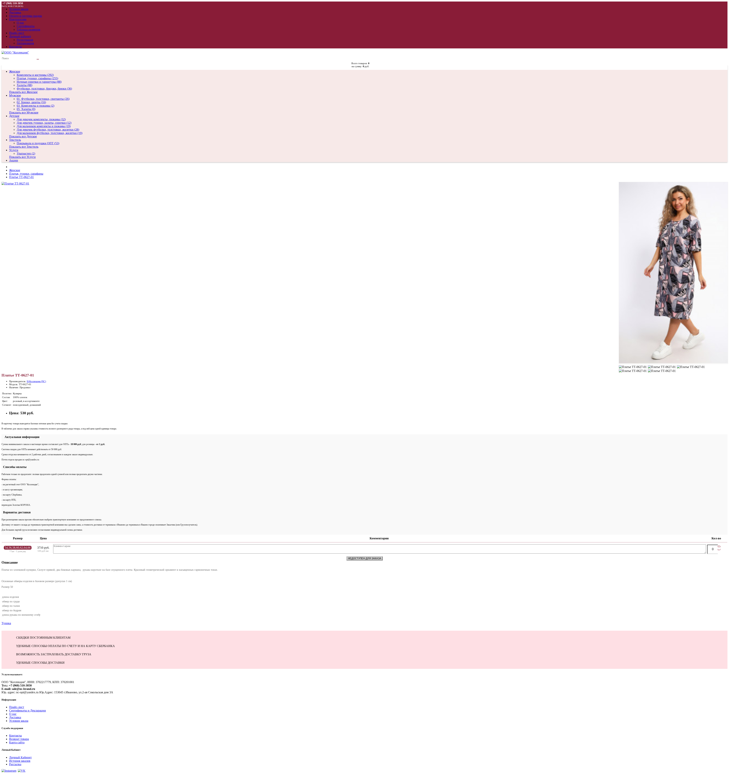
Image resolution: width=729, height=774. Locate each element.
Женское (14, 71)
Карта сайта (16, 742)
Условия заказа (18, 720)
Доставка (15, 717)
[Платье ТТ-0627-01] (15, 183)
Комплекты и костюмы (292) (35, 75)
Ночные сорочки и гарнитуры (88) (39, 81)
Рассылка (15, 764)
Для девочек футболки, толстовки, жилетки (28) (48, 129)
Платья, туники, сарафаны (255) (37, 78)
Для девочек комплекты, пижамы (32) (41, 119)
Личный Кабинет (20, 757)
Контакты (15, 735)
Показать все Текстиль (23, 146)
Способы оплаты (14, 467)
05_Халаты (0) (26, 109)
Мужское (15, 95)
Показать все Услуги (22, 157)
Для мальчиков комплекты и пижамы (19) (44, 126)
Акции (13, 160)
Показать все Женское (23, 92)
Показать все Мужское (23, 112)
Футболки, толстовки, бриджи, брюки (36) (44, 88)
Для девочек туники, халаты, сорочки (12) (44, 122)
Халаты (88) (24, 85)
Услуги (13, 150)
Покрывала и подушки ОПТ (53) (38, 143)
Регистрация (25, 39)
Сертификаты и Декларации (27, 710)
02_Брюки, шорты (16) (31, 102)
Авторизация (25, 43)
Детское (14, 116)
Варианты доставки (16, 512)
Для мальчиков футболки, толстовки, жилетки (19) (49, 133)
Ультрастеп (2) (26, 153)
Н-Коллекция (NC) (36, 381)
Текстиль (15, 139)
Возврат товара (19, 739)
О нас (20, 22)
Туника (6, 623)
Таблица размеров (28, 29)
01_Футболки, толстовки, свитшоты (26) (43, 98)
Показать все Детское (23, 136)
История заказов (19, 760)
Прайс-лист (16, 707)
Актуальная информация (20, 437)
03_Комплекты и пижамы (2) (35, 105)
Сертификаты (26, 26)
